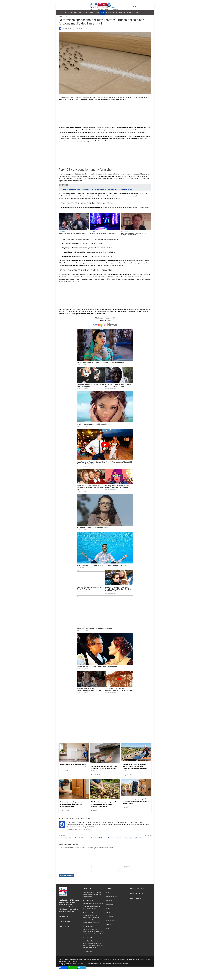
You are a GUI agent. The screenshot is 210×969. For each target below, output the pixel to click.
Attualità (109, 924)
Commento (62, 852)
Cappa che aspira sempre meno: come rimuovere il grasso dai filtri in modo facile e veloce (93, 931)
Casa (65, 16)
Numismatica (110, 920)
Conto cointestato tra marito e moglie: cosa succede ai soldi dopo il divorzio (92, 894)
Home (60, 16)
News (108, 928)
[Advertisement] (105, 114)
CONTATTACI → (64, 926)
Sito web (127, 867)
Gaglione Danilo (66, 28)
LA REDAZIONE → (64, 921)
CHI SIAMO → (63, 916)
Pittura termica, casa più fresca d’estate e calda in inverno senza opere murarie (93, 906)
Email (93, 867)
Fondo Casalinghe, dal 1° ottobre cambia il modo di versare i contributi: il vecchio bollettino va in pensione (92, 919)
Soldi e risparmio (111, 896)
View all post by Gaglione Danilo (77, 829)
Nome (61, 867)
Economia (109, 904)
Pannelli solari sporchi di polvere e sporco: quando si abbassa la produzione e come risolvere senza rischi (93, 944)
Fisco (108, 908)
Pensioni (109, 900)
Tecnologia (110, 916)
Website (90, 829)
